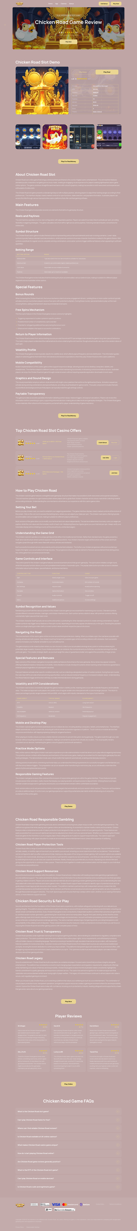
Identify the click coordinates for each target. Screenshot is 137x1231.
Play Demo (83, 72)
